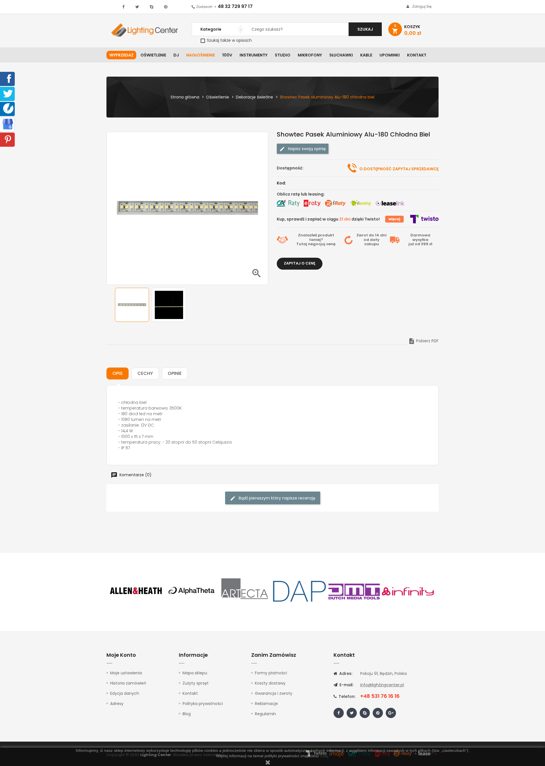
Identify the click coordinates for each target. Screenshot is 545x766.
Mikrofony (310, 55)
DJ (176, 55)
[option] (132, 305)
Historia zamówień (128, 683)
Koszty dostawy (270, 683)
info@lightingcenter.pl (382, 685)
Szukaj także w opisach (229, 40)
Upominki (390, 55)
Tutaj (301, 244)
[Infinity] (408, 591)
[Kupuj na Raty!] (288, 203)
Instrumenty (253, 55)
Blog (187, 714)
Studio (282, 55)
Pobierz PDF (423, 341)
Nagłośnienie (200, 55)
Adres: (345, 673)
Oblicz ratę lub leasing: (301, 194)
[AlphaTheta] (191, 591)
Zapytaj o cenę (299, 263)
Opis (117, 373)
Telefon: (346, 696)
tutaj (324, 756)
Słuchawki (341, 55)
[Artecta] (245, 591)
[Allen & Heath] (136, 591)
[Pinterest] (8, 139)
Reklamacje (266, 703)
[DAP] (299, 591)
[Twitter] (8, 93)
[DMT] (354, 591)
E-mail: (345, 685)
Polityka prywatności (203, 703)
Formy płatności (271, 673)
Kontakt (416, 55)
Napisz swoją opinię (306, 149)
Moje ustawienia (126, 673)
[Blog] (8, 108)
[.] (123, 7)
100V (227, 55)
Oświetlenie (153, 55)
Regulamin (265, 714)
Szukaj (365, 29)
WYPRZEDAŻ (121, 55)
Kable (366, 55)
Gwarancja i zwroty (273, 693)
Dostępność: (290, 168)
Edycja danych (124, 693)
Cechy (145, 373)
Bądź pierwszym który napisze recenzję (276, 498)
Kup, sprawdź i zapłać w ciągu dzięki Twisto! (328, 219)
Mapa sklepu (195, 673)
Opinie (175, 373)
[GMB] (7, 124)
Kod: (281, 183)
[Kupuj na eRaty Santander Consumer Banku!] (312, 203)
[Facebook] (8, 78)
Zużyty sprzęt (196, 683)
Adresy (116, 703)
